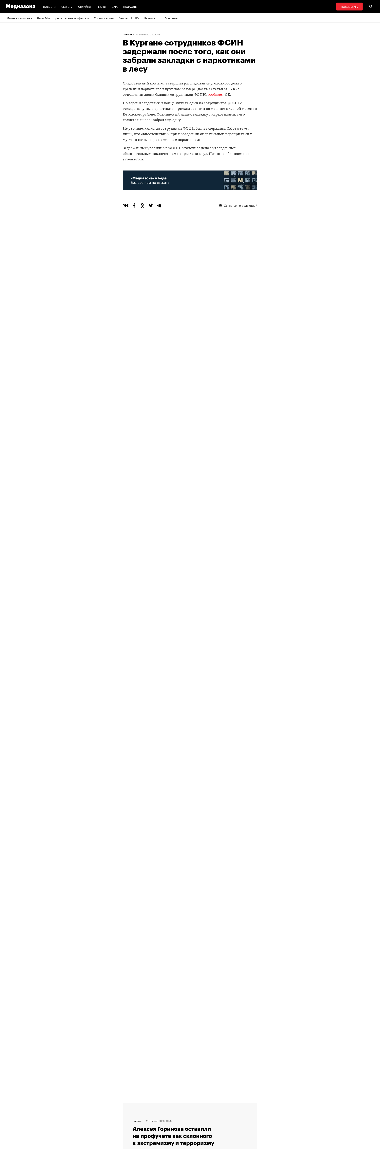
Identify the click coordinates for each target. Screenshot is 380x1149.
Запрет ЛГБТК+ (129, 18)
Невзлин (149, 18)
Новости (49, 6)
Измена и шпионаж (19, 18)
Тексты (101, 6)
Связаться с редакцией (240, 205)
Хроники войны (104, 18)
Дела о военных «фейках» (72, 18)
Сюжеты (67, 6)
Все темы (171, 18)
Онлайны (84, 6)
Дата (115, 6)
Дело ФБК (43, 18)
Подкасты (130, 6)
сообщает (215, 95)
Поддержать (349, 6)
